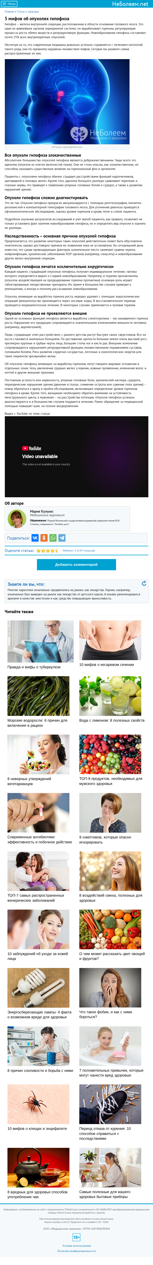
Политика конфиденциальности (76, 1250)
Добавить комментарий (76, 565)
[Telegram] (61, 538)
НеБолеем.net (130, 4)
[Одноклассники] (44, 538)
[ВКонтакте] (35, 538)
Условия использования (76, 1245)
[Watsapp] (53, 538)
